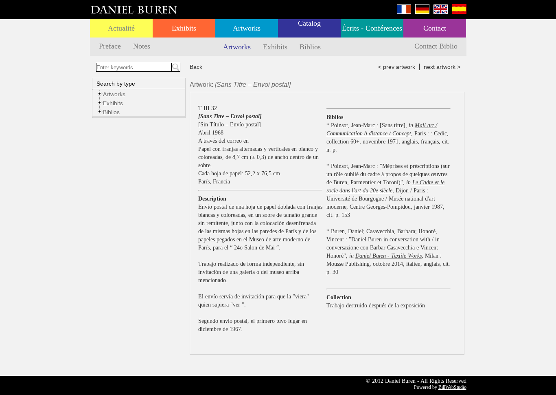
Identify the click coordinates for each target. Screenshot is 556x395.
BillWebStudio (452, 387)
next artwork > (442, 67)
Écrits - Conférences (372, 28)
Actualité (121, 28)
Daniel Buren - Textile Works (388, 256)
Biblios (310, 47)
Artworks (246, 28)
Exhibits (184, 28)
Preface (110, 46)
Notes (141, 46)
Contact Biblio (435, 46)
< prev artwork (396, 67)
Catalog (309, 23)
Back (196, 67)
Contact (434, 28)
